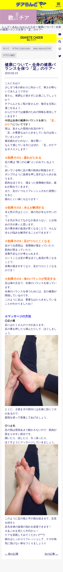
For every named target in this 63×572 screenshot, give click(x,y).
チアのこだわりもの (21, 48)
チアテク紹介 (9, 55)
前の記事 (11, 554)
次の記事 (51, 554)
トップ (5, 27)
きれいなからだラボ (23, 27)
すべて (6, 48)
